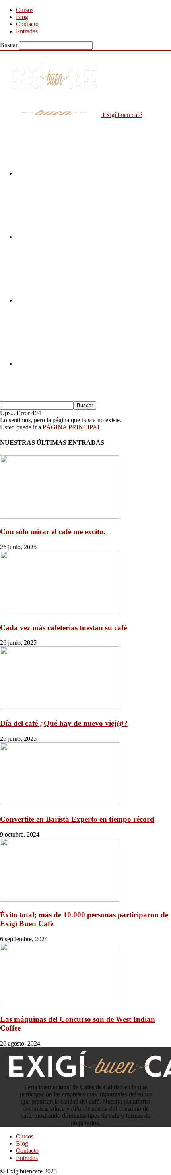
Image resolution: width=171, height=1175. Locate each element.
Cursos (24, 9)
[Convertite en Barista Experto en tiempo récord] (59, 803)
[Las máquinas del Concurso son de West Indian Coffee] (59, 1004)
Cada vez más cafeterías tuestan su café (63, 627)
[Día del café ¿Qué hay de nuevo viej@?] (59, 707)
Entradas (27, 31)
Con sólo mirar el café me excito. (52, 531)
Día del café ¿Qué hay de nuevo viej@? (64, 723)
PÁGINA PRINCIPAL (72, 427)
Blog (22, 16)
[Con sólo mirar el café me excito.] (59, 516)
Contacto (27, 24)
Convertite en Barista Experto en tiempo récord (77, 819)
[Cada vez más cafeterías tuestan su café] (59, 612)
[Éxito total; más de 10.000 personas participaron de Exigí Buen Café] (59, 899)
